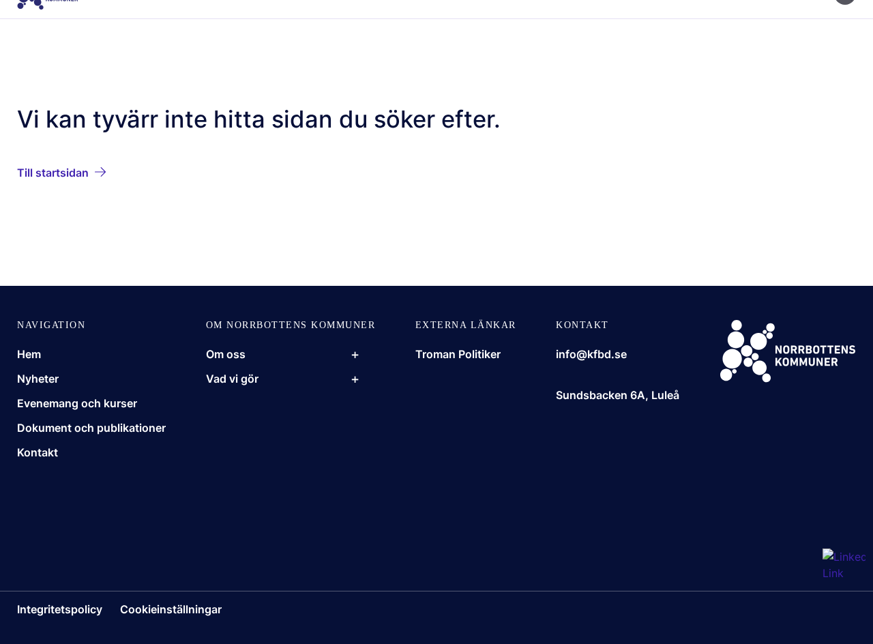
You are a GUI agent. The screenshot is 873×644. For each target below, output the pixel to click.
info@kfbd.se (591, 354)
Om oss (226, 354)
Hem (29, 354)
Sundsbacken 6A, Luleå (617, 395)
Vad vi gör (232, 378)
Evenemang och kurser (77, 403)
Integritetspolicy (59, 609)
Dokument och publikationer (91, 428)
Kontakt (37, 452)
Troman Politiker (458, 354)
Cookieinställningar (171, 609)
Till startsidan (53, 172)
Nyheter (38, 378)
